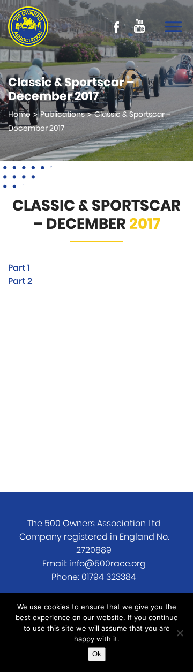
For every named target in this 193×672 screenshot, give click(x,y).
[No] (179, 633)
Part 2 (20, 281)
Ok (96, 654)
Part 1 (19, 268)
